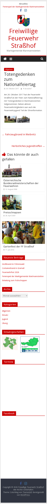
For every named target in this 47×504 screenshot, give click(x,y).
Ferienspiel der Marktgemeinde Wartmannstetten (23, 6)
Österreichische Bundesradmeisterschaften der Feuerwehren (21, 183)
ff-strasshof (27, 89)
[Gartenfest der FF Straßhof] (23, 222)
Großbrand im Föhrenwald (13, 264)
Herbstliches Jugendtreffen (28, 146)
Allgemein (9, 69)
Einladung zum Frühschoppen (14, 280)
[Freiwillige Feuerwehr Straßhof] (5, 59)
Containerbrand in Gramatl (13, 268)
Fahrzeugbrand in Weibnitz (19, 134)
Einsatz (5, 315)
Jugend (5, 319)
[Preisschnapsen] (12, 196)
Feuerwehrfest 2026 (10, 272)
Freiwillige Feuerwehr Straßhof (23, 38)
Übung (5, 323)
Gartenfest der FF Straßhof (18, 246)
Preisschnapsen (12, 212)
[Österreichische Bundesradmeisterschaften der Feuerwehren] (12, 165)
